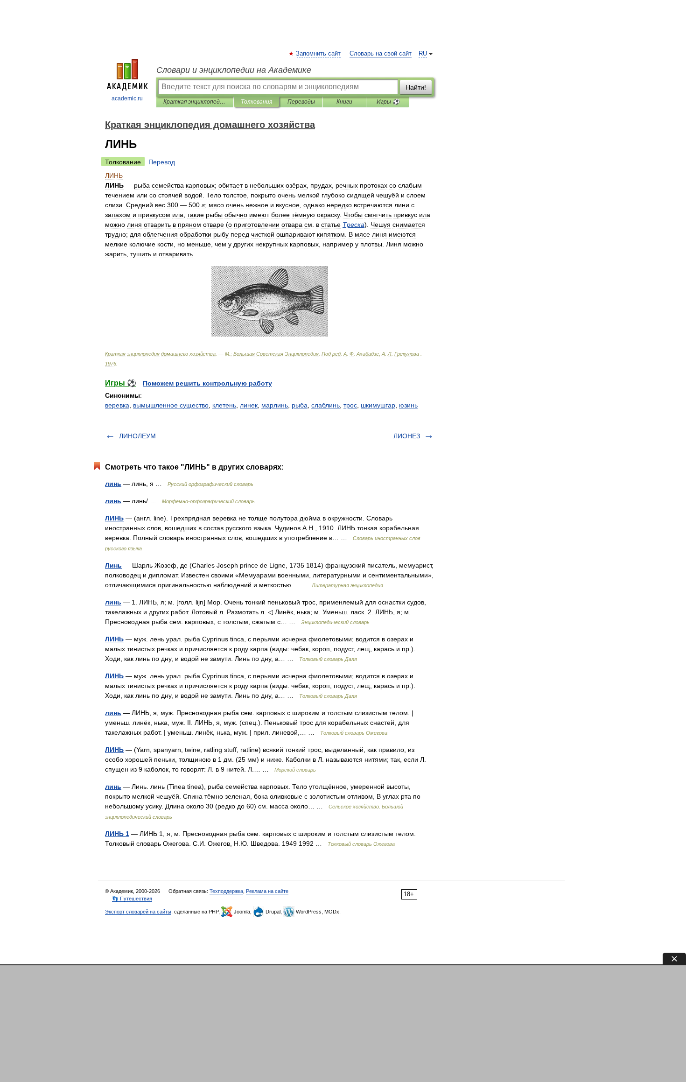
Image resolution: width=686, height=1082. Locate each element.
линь (113, 483)
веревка (117, 405)
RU (423, 53)
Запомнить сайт (319, 53)
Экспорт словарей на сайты (138, 911)
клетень (224, 405)
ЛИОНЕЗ (406, 436)
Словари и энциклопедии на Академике (233, 70)
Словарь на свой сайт (381, 53)
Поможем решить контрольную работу (207, 383)
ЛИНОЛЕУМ (137, 436)
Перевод (161, 162)
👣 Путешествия (132, 898)
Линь (113, 565)
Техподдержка (226, 891)
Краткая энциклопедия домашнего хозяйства (194, 101)
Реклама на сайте (267, 891)
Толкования (256, 101)
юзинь (408, 405)
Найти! (416, 87)
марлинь (274, 405)
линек (249, 405)
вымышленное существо (171, 405)
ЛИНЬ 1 (117, 833)
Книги (344, 101)
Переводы (301, 101)
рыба (300, 405)
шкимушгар (378, 405)
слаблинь (325, 405)
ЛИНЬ (114, 518)
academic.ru (127, 98)
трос (350, 405)
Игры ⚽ (388, 101)
